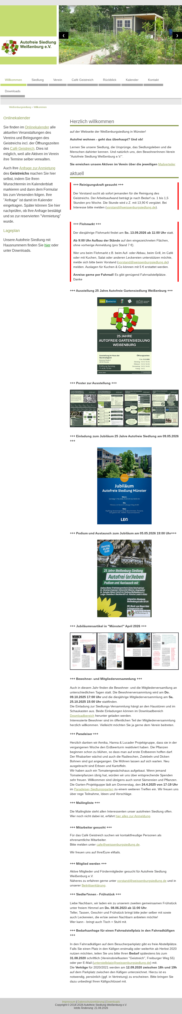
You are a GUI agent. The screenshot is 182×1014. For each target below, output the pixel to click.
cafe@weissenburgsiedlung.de (118, 844)
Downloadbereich (82, 715)
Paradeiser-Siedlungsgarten (93, 789)
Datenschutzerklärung (90, 1001)
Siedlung (38, 80)
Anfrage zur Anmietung (37, 168)
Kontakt (153, 80)
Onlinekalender (37, 127)
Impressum (68, 1001)
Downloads (12, 91)
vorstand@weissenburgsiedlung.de (131, 207)
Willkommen (13, 80)
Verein (57, 80)
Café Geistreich (82, 80)
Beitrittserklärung (93, 885)
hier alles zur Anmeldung (133, 816)
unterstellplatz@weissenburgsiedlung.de (122, 962)
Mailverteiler (166, 164)
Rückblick (109, 80)
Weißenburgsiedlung (20, 107)
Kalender (132, 80)
